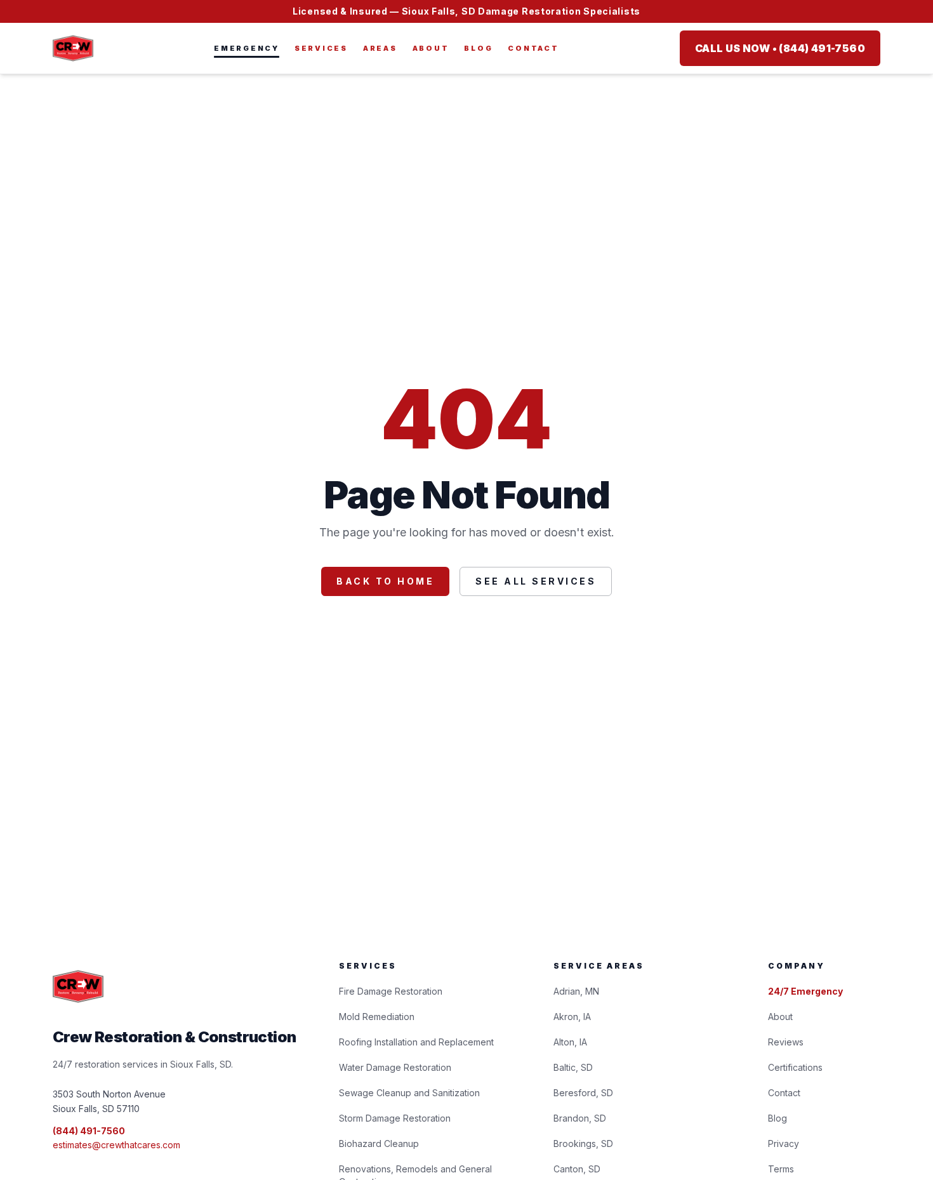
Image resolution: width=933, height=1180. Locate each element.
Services (321, 48)
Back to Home (385, 581)
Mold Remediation (376, 1016)
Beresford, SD (583, 1092)
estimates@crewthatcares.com (116, 1144)
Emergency (246, 48)
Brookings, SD (583, 1143)
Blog (478, 48)
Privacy (783, 1143)
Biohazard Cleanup (379, 1143)
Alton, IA (570, 1042)
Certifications (795, 1067)
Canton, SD (576, 1168)
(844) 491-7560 (89, 1130)
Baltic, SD (573, 1067)
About (431, 48)
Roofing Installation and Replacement (416, 1042)
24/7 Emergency (805, 991)
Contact (533, 48)
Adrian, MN (576, 991)
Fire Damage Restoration (390, 991)
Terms (781, 1168)
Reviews (786, 1042)
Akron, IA (572, 1016)
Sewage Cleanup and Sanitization (409, 1092)
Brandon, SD (579, 1118)
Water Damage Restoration (395, 1067)
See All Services (535, 581)
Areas (380, 48)
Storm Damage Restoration (395, 1118)
